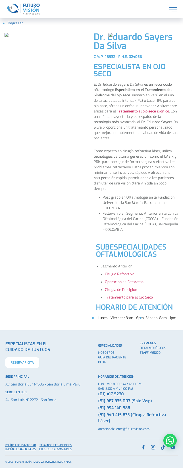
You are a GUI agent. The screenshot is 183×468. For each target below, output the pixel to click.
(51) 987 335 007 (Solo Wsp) (125, 401)
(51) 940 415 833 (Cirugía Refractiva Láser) (132, 418)
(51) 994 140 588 (114, 408)
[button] (170, 440)
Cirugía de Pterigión (121, 289)
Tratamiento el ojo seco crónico (143, 111)
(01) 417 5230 (111, 394)
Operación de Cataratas (124, 282)
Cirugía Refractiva (119, 274)
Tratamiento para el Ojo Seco (129, 297)
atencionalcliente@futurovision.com (124, 429)
